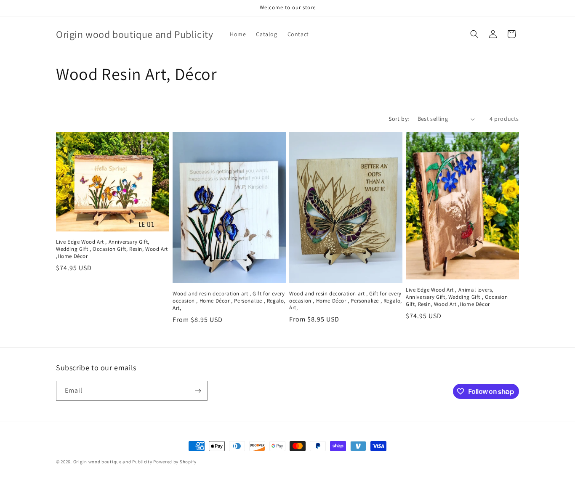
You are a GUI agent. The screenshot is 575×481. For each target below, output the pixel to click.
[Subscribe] (198, 391)
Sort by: (399, 118)
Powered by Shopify (175, 462)
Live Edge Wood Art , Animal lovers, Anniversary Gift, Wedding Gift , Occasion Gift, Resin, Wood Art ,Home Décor (457, 297)
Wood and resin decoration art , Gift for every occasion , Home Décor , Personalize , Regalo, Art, (229, 300)
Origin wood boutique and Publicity (112, 462)
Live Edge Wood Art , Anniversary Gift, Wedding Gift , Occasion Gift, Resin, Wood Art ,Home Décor (112, 249)
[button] (474, 34)
